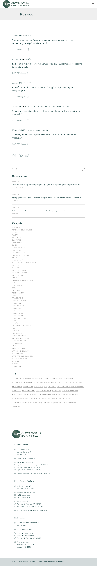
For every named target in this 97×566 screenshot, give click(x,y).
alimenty (15, 386)
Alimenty (15, 232)
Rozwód (27, 35)
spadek (38, 398)
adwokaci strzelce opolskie (58, 378)
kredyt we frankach (19, 273)
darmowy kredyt (18, 242)
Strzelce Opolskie (58, 398)
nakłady (15, 278)
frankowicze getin (18, 252)
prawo (75, 390)
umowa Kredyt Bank (19, 341)
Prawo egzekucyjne (19, 300)
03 (27, 156)
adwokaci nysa (31, 378)
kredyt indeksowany (77, 386)
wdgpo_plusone (56, 403)
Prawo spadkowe (18, 313)
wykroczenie (72, 403)
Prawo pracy (16, 308)
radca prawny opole (19, 318)
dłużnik (14, 245)
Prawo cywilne (17, 298)
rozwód (25, 398)
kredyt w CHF (16, 390)
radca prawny (17, 398)
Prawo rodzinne (38, 106)
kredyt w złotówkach (20, 270)
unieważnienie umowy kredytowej (38, 403)
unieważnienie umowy (19, 403)
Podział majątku (18, 293)
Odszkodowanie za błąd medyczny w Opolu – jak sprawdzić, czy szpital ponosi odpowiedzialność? (46, 185)
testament (67, 398)
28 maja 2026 (17, 36)
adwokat (71, 378)
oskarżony (16, 290)
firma (45, 386)
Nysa (14, 283)
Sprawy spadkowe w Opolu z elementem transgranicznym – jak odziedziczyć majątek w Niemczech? (47, 198)
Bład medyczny (17, 187)
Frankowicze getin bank (20, 255)
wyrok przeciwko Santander (22, 356)
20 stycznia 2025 (18, 130)
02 (21, 156)
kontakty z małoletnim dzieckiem (24, 263)
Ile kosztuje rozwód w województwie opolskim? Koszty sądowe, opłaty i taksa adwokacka (43, 211)
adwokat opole (17, 227)
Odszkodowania (17, 285)
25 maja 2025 (17, 106)
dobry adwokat (28, 386)
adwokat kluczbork (18, 382)
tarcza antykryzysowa (20, 338)
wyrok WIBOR (16, 361)
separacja (32, 398)
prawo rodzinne (37, 394)
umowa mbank (17, 343)
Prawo (27, 106)
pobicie (58, 390)
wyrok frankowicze (19, 353)
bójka (20, 386)
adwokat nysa (49, 382)
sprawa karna (17, 331)
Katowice (15, 257)
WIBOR (14, 346)
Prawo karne (16, 303)
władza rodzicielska (19, 348)
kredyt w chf (17, 265)
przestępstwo (17, 315)
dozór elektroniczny (19, 247)
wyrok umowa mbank (19, 358)
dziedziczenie (38, 386)
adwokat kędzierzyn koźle (35, 382)
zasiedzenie (16, 407)
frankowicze (52, 386)
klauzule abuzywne (63, 386)
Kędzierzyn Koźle (18, 260)
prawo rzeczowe (49, 394)
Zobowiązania (17, 366)
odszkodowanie (45, 390)
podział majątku (67, 390)
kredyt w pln (16, 268)
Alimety (15, 235)
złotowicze (16, 363)
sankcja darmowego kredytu (22, 326)
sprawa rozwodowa (61, 106)
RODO (14, 321)
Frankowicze (16, 250)
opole (54, 390)
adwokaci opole (43, 378)
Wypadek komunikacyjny (20, 351)
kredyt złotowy (18, 275)
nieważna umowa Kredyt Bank (22, 280)
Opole (14, 288)
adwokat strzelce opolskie (75, 382)
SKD (13, 328)
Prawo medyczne (18, 305)
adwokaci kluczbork (19, 378)
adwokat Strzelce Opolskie (22, 230)
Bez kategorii (16, 237)
